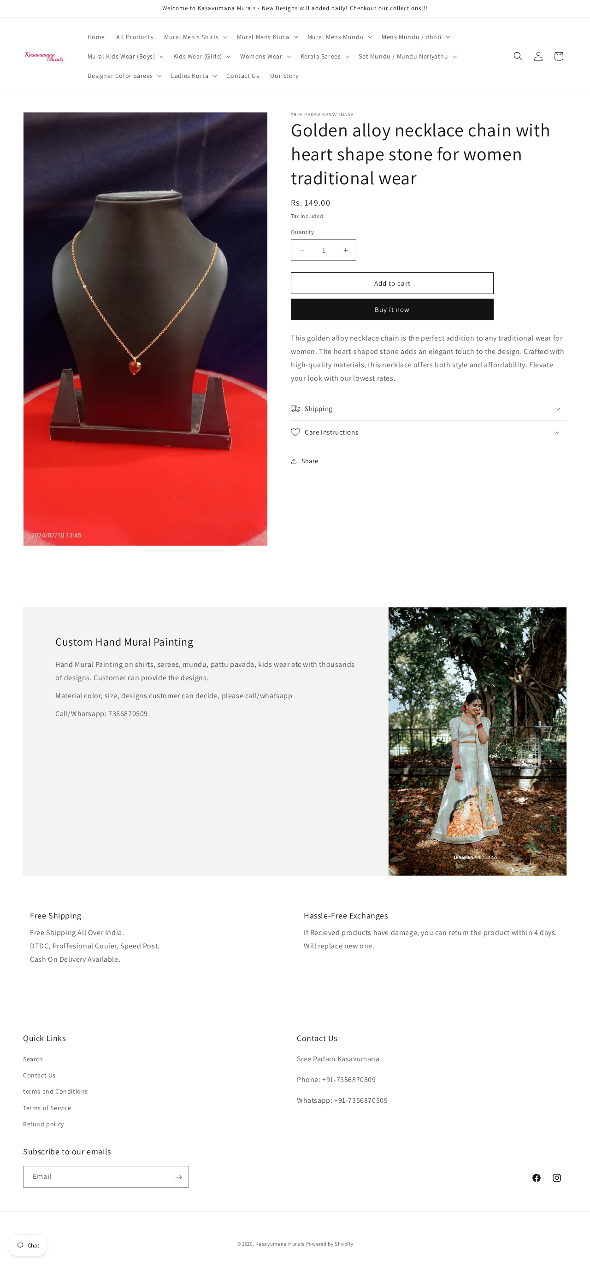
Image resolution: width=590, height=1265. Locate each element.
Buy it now (392, 309)
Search (33, 1059)
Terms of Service (47, 1108)
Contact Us (39, 1075)
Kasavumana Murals (280, 1244)
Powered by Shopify (330, 1244)
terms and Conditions (55, 1092)
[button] (195, 37)
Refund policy (43, 1124)
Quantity (302, 232)
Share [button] (310, 461)
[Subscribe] (178, 1177)
